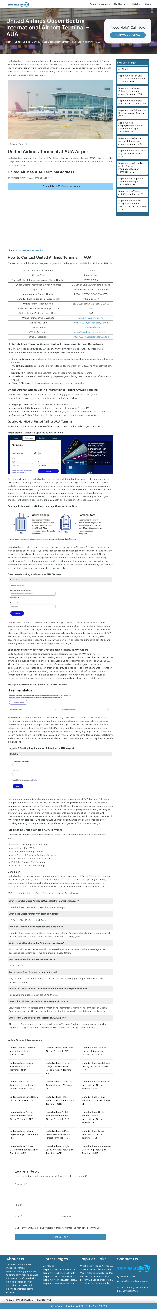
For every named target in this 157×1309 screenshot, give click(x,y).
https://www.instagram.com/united (91, 337)
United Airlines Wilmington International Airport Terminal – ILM (96, 1085)
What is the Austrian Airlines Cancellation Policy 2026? (108, 1269)
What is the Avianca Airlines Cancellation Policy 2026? (108, 1266)
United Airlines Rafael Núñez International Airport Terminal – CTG (60, 1100)
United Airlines (22, 42)
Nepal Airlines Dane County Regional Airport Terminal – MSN (132, 153)
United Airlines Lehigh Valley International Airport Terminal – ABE (60, 1150)
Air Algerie (123, 69)
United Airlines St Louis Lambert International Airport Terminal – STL (94, 1051)
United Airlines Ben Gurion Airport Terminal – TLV (59, 1049)
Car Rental (119, 4)
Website (66, 1216)
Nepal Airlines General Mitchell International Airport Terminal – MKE (130, 141)
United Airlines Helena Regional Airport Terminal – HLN (24, 1134)
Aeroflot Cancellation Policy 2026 (97, 1276)
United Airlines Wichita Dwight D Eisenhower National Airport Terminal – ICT (60, 1068)
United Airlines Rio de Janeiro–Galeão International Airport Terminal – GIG (93, 1117)
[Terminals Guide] (17, 4)
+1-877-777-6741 (128, 35)
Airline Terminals (99, 4)
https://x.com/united (91, 327)
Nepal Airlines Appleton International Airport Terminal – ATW (130, 181)
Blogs (147, 4)
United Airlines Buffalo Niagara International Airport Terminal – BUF (57, 1115)
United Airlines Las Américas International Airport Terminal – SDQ (22, 1085)
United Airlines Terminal (31, 250)
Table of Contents (19, 144)
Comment (21, 1184)
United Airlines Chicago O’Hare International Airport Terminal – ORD (24, 1150)
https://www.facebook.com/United (90, 332)
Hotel (135, 4)
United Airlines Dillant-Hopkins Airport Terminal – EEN (96, 1100)
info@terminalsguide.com (134, 1281)
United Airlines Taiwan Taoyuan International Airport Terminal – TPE (21, 1115)
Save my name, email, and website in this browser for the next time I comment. (58, 1228)
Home (9, 42)
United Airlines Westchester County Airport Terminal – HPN (96, 1066)
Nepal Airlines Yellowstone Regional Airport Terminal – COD (132, 113)
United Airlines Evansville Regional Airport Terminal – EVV (60, 1085)
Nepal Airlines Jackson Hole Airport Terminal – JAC (69, 1276)
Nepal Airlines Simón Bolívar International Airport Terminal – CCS (130, 91)
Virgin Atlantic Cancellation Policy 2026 (100, 1273)
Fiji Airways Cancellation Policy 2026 (99, 1280)
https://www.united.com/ (91, 318)
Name (18, 1205)
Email (18, 1216)
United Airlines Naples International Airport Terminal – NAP (21, 1066)
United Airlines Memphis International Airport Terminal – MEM (22, 1051)
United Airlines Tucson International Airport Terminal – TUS (93, 1134)
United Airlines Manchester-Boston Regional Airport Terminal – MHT (96, 1150)
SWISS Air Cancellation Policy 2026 (98, 1283)
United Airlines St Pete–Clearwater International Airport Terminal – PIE (58, 1134)
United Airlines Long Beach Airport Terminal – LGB (24, 1099)
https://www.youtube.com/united (91, 323)
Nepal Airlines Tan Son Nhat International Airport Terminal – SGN (131, 79)
